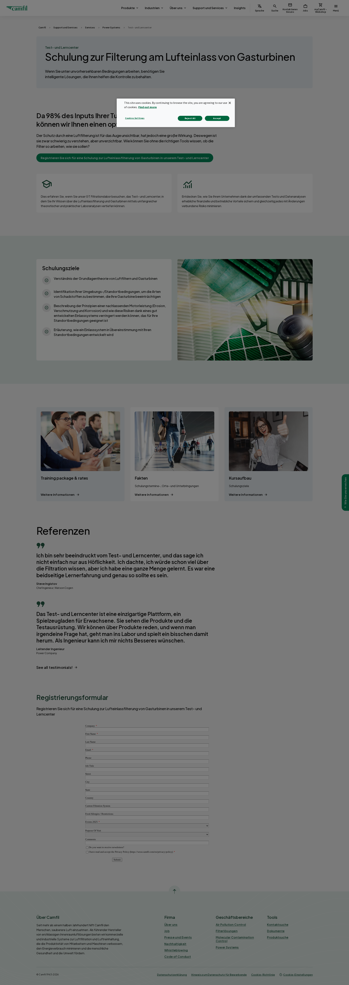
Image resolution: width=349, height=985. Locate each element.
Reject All (190, 118)
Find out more (147, 107)
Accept (217, 118)
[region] (176, 113)
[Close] (230, 103)
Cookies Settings (135, 118)
